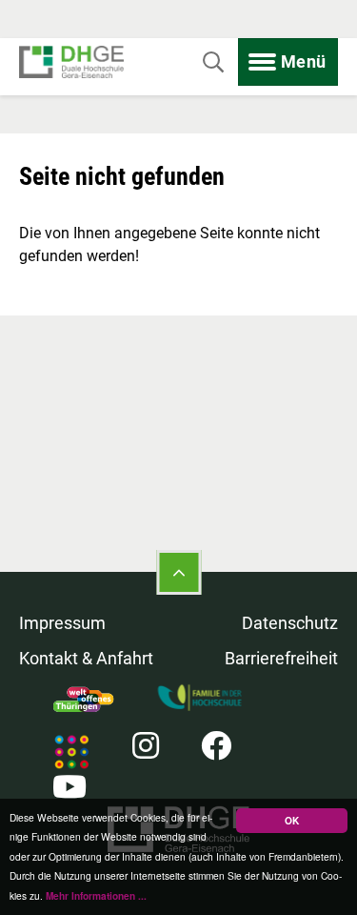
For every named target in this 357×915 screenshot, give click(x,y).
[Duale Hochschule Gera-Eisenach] (71, 62)
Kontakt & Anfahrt (86, 658)
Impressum (62, 623)
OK (292, 820)
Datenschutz (290, 623)
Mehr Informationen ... (96, 896)
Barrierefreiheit (281, 658)
